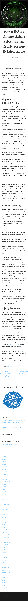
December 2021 (5, 504)
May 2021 (4, 522)
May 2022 (4, 492)
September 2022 (6, 481)
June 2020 (4, 550)
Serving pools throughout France (9, 444)
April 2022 (4, 494)
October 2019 (5, 570)
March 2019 (4, 585)
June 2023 (4, 459)
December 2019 (5, 565)
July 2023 (4, 456)
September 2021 (6, 512)
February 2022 (5, 499)
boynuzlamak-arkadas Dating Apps (15, 366)
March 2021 (4, 527)
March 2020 (4, 557)
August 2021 (5, 514)
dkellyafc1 (14, 57)
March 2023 (4, 466)
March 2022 (4, 497)
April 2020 (4, 555)
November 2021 (5, 507)
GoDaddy (18, 598)
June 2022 (4, 489)
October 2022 (5, 479)
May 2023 (4, 461)
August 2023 (5, 454)
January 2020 (5, 562)
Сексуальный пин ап (7, 425)
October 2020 (5, 540)
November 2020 (5, 537)
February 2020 (5, 560)
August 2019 (5, 575)
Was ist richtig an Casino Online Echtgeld (11, 427)
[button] (24, 3)
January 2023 (5, 471)
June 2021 (4, 519)
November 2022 (5, 476)
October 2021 (5, 509)
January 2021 (5, 532)
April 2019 (4, 582)
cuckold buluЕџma (14, 344)
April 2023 (4, 464)
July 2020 (4, 547)
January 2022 (5, 502)
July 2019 (4, 577)
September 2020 (6, 542)
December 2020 (5, 534)
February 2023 (5, 469)
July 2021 (4, 517)
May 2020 (4, 552)
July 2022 (4, 487)
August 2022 (5, 484)
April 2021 (4, 524)
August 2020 (5, 545)
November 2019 (5, 567)
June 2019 (4, 580)
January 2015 (5, 587)
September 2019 (6, 572)
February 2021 (5, 529)
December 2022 (5, 474)
